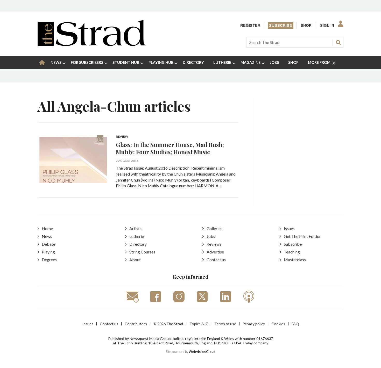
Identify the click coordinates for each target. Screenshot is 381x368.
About (135, 259)
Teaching (292, 251)
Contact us (216, 259)
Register (250, 25)
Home (47, 228)
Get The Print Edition (302, 236)
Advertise (215, 251)
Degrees (49, 259)
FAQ (295, 324)
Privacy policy (254, 324)
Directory (138, 244)
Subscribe (280, 25)
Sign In (327, 25)
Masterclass (295, 259)
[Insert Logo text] (92, 44)
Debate (48, 244)
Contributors (136, 324)
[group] (320, 62)
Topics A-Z (198, 324)
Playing (48, 251)
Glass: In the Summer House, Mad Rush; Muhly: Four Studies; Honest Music (170, 148)
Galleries (214, 228)
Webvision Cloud (202, 352)
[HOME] (42, 62)
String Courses (142, 251)
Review (122, 136)
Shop (306, 25)
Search (338, 42)
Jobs (211, 236)
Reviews (214, 244)
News (47, 236)
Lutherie (136, 236)
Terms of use (225, 324)
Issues (289, 228)
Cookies (278, 324)
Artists (135, 228)
